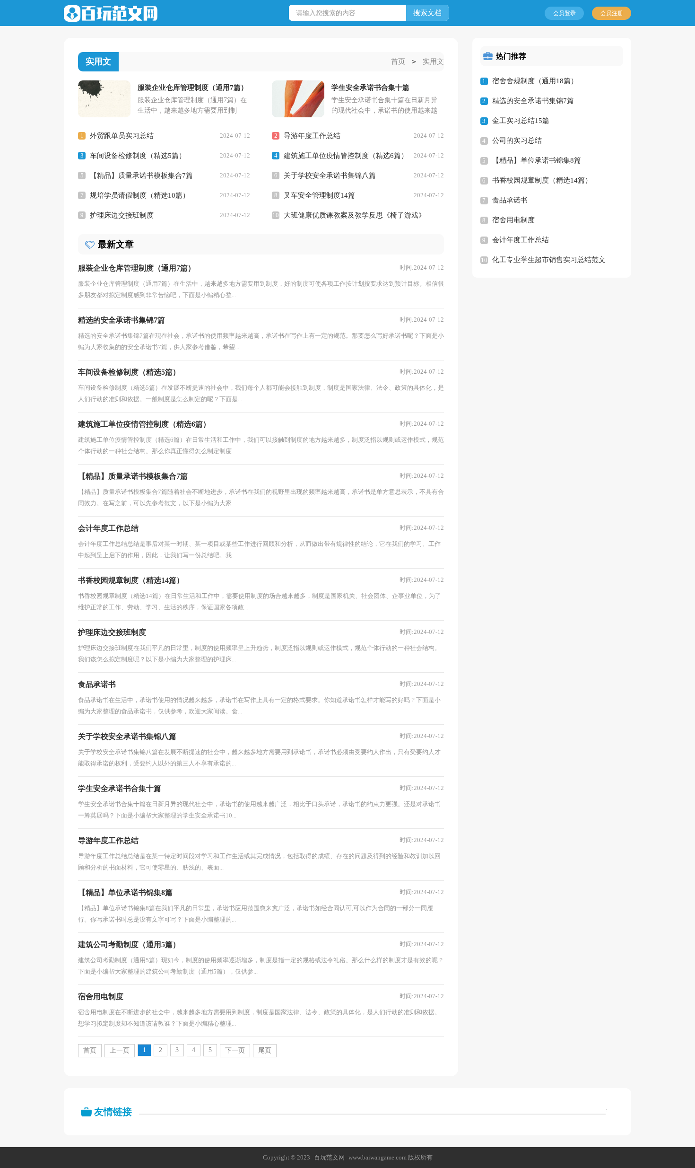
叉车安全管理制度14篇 (319, 195)
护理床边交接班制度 (122, 215)
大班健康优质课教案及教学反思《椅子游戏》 (355, 215)
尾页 (264, 1050)
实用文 (433, 61)
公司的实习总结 (517, 140)
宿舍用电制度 (513, 220)
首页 (398, 61)
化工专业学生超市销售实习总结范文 (549, 259)
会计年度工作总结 (520, 240)
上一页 (120, 1050)
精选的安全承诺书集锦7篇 (533, 101)
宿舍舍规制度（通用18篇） (535, 81)
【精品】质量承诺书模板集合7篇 (141, 175)
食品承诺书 (510, 200)
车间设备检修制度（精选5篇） (138, 155)
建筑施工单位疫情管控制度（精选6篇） (346, 155)
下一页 (235, 1050)
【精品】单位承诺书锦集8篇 (536, 160)
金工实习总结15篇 (520, 120)
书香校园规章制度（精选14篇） (542, 180)
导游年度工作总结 (312, 136)
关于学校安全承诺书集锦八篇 (330, 175)
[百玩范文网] (110, 13)
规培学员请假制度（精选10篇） (140, 195)
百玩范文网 (329, 1157)
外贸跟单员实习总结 (122, 136)
